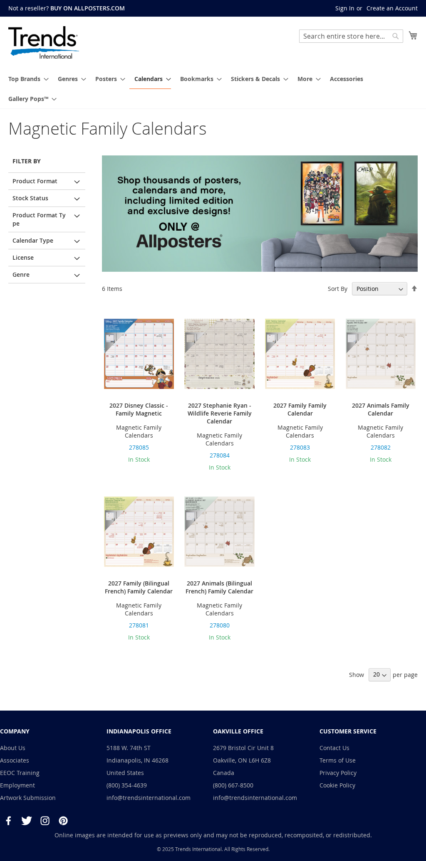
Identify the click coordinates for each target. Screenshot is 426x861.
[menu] (213, 88)
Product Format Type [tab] (39, 219)
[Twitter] (26, 820)
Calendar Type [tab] (32, 240)
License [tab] (23, 257)
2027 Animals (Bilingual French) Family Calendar (219, 587)
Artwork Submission (28, 798)
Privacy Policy (338, 773)
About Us (12, 748)
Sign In (344, 8)
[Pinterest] (63, 820)
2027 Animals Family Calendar (380, 409)
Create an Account (392, 8)
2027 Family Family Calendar (300, 409)
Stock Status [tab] (30, 198)
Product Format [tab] (34, 181)
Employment (17, 785)
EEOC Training (20, 773)
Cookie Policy (337, 785)
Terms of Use (338, 760)
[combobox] (351, 36)
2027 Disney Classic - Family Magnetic (138, 409)
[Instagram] (45, 820)
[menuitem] (26, 79)
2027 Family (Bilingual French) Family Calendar (139, 587)
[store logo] (43, 42)
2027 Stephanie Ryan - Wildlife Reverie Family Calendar (220, 413)
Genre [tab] (21, 274)
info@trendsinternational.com (148, 798)
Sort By (337, 289)
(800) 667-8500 (233, 785)
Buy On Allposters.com (87, 8)
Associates (14, 760)
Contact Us (334, 748)
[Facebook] (8, 820)
